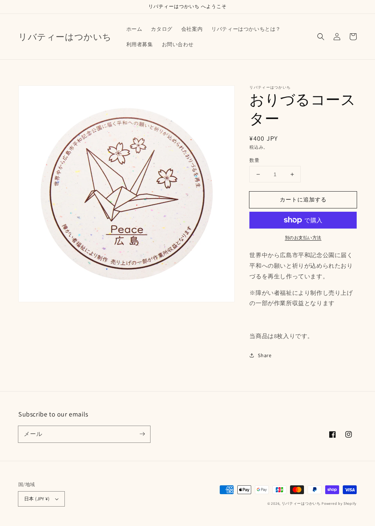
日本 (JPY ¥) (36, 499)
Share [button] (264, 355)
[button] (321, 37)
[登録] (142, 434)
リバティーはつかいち (301, 503)
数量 (254, 160)
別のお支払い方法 (303, 237)
